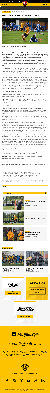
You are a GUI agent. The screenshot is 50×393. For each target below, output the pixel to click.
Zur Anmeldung (13, 293)
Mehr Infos (25, 316)
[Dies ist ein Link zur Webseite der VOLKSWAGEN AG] (33, 355)
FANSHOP (22, 373)
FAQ (23, 389)
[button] (41, 4)
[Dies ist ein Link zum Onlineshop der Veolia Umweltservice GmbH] (26, 355)
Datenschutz (32, 389)
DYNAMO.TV (15, 373)
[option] (13, 262)
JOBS (37, 373)
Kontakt (27, 389)
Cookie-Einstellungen (25, 390)
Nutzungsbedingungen (41, 389)
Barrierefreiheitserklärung (10, 389)
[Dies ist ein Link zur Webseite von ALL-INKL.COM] (25, 334)
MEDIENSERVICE (30, 373)
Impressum (19, 389)
